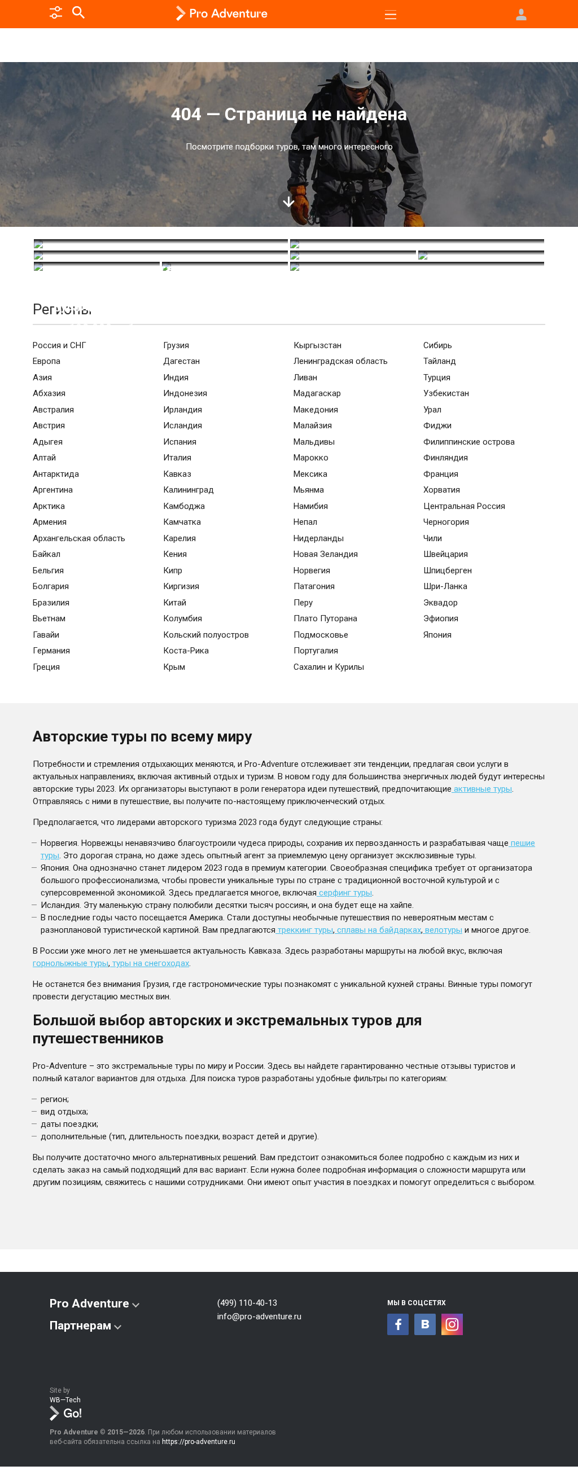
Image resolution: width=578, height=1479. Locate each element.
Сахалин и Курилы (329, 667)
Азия (42, 377)
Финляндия (445, 458)
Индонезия (185, 393)
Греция (46, 667)
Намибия (311, 506)
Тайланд (439, 361)
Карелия (179, 538)
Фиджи (437, 425)
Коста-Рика (186, 651)
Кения (175, 554)
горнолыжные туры (70, 963)
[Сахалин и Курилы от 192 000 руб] (97, 266)
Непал (305, 522)
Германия (51, 651)
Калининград (188, 490)
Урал (432, 410)
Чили (432, 538)
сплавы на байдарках (378, 930)
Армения (50, 522)
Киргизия (181, 586)
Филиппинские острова (469, 442)
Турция (436, 377)
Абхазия (49, 393)
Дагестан (181, 361)
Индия (176, 377)
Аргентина (53, 490)
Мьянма (309, 490)
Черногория (446, 522)
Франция (440, 474)
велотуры (442, 930)
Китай (174, 603)
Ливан (305, 377)
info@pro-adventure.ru (259, 1316)
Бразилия (51, 603)
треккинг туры (304, 930)
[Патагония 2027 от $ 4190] (161, 255)
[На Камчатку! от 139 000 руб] (225, 266)
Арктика (49, 506)
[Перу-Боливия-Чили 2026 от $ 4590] (417, 243)
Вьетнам (49, 618)
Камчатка (182, 522)
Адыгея (48, 442)
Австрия (49, 425)
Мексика (310, 474)
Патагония (314, 586)
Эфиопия (440, 618)
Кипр (172, 570)
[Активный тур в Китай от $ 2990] (353, 255)
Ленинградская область (341, 361)
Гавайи (46, 635)
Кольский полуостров (206, 635)
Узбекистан (446, 393)
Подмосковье (321, 635)
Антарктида (56, 474)
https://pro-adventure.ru (198, 1442)
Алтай (44, 458)
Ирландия (182, 410)
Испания (179, 442)
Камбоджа (184, 506)
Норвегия (312, 570)
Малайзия (313, 425)
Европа (46, 361)
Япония (437, 635)
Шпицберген (447, 570)
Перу (303, 603)
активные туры (482, 789)
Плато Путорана (325, 618)
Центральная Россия (464, 506)
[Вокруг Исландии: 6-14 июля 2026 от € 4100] (481, 255)
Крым (174, 667)
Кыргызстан (317, 345)
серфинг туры (344, 893)
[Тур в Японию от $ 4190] (417, 266)
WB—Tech (65, 1400)
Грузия (176, 345)
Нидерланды (319, 538)
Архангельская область (79, 538)
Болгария (51, 586)
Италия (177, 458)
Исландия (182, 425)
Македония (316, 410)
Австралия (53, 410)
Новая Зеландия (326, 554)
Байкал (46, 554)
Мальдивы (314, 442)
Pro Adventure (89, 1303)
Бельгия (48, 570)
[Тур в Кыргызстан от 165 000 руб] (161, 243)
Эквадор (440, 603)
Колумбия (182, 618)
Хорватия (441, 490)
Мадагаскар (317, 393)
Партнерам (80, 1325)
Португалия (316, 651)
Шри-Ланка (445, 586)
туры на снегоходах (149, 963)
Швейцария (445, 554)
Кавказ (177, 474)
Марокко (311, 458)
